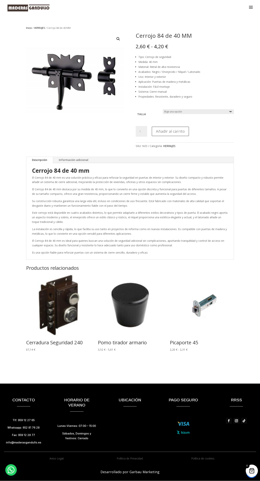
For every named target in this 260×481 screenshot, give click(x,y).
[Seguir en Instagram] (236, 421)
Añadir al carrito (170, 131)
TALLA (141, 114)
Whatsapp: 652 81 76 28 (23, 427)
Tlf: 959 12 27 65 (24, 420)
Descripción (39, 160)
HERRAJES (39, 28)
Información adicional (73, 160)
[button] (118, 38)
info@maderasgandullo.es (23, 442)
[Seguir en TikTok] (244, 421)
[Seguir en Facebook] (229, 421)
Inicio (29, 28)
